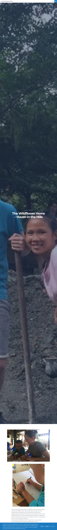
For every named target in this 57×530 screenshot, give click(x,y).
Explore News (30, 210)
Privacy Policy (18, 525)
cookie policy (11, 525)
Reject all (47, 526)
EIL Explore (26, 210)
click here (24, 528)
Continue (42, 526)
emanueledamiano (28, 422)
